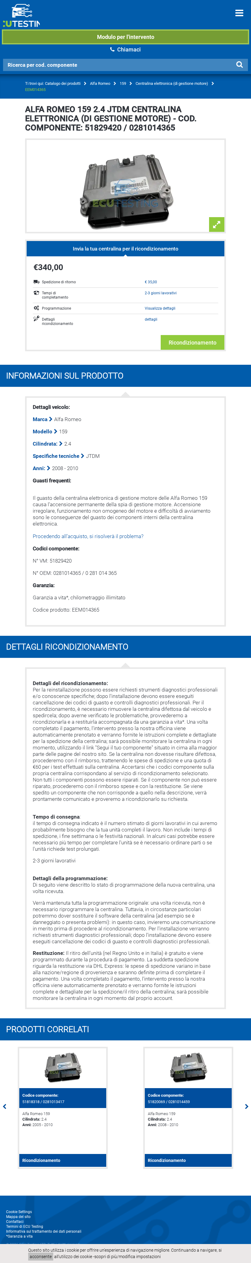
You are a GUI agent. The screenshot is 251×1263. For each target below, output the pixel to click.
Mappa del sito (18, 1217)
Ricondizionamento (192, 342)
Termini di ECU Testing (24, 1226)
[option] (63, 1108)
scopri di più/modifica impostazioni (127, 1256)
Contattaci (15, 1222)
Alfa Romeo (100, 83)
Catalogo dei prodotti (63, 83)
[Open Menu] (239, 13)
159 (123, 83)
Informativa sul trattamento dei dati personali (43, 1231)
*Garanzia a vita (19, 1236)
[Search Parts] (239, 64)
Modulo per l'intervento (125, 37)
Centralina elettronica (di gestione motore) (172, 83)
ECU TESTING (21, 20)
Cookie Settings (19, 1212)
